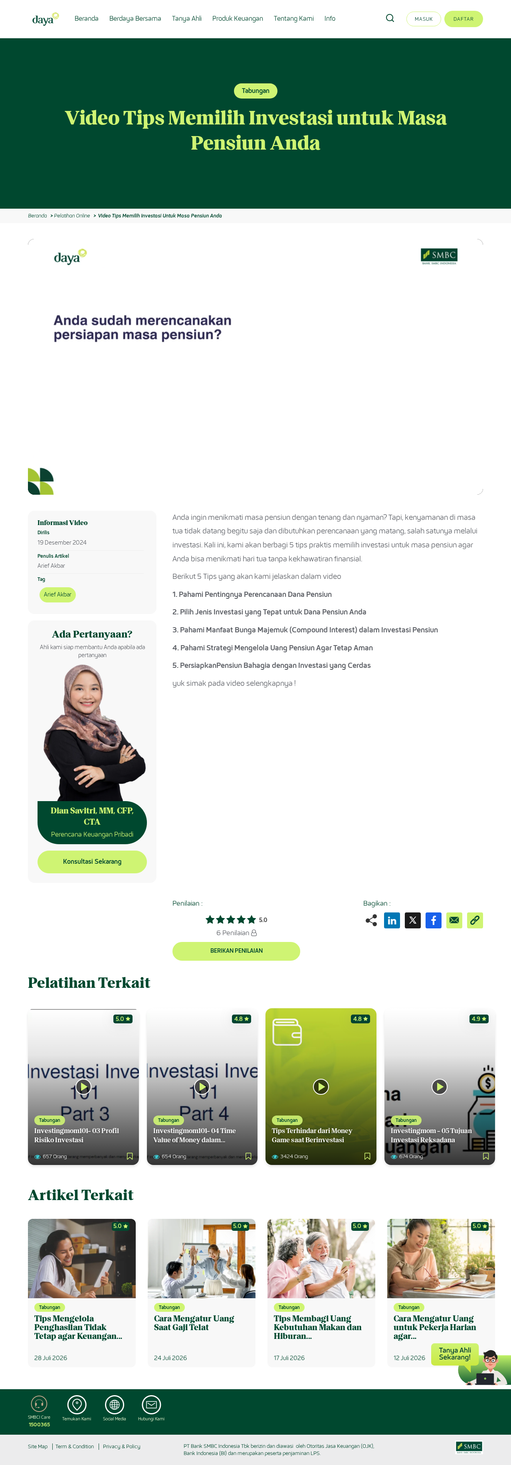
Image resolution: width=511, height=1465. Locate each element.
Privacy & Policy (122, 1446)
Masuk (424, 19)
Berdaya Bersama (135, 18)
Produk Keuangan (237, 18)
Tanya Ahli (187, 18)
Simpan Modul (457, 250)
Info (330, 18)
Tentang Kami (294, 18)
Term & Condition (74, 1446)
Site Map (38, 1446)
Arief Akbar (57, 594)
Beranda (87, 18)
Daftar (464, 19)
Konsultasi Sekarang (92, 861)
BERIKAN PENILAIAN (236, 951)
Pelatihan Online (72, 216)
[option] (255, 123)
